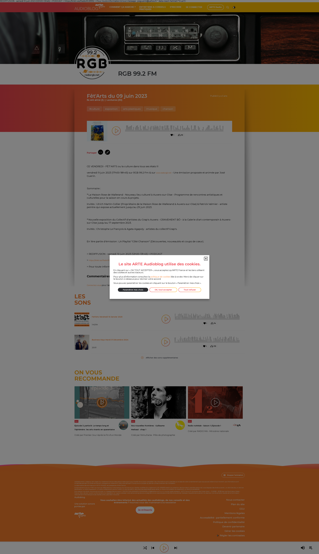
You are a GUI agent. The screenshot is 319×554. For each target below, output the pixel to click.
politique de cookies (160, 277)
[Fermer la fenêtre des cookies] (206, 258)
